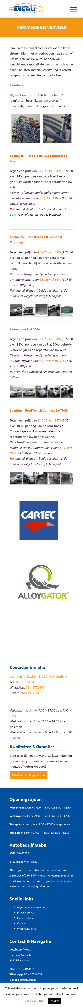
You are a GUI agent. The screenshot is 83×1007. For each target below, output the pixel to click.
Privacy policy (25, 912)
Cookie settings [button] (34, 1000)
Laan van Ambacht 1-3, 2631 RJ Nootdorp (38, 676)
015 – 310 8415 (26, 682)
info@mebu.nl (29, 693)
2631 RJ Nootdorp (20, 960)
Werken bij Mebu (27, 929)
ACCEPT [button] (55, 1000)
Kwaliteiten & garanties (29, 775)
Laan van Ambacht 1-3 (22, 955)
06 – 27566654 (36, 687)
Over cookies (25, 918)
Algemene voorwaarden (31, 907)
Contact (22, 923)
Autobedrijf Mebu (20, 949)
